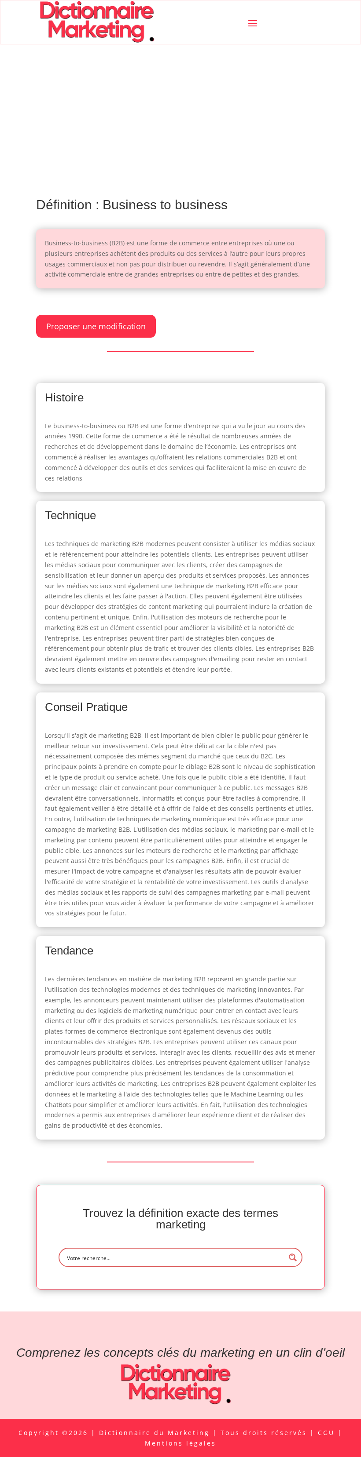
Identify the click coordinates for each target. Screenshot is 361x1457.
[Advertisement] (180, 110)
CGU (328, 1432)
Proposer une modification (96, 326)
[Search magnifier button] (293, 1257)
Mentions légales (180, 1443)
